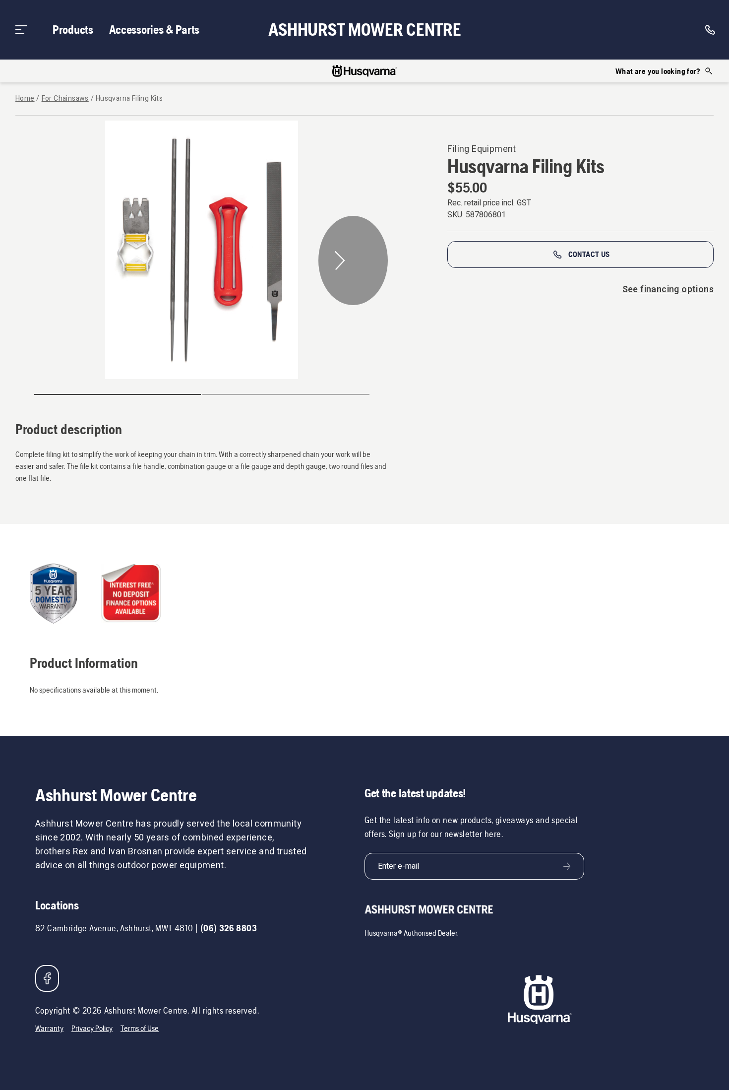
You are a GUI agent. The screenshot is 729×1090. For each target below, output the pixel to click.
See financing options (668, 289)
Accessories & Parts (154, 29)
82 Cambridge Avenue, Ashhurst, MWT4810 (114, 928)
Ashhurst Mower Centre (364, 30)
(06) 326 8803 (228, 928)
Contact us (589, 254)
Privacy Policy (92, 1028)
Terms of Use (140, 1028)
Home (25, 98)
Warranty (49, 1028)
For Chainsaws (65, 98)
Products (73, 29)
